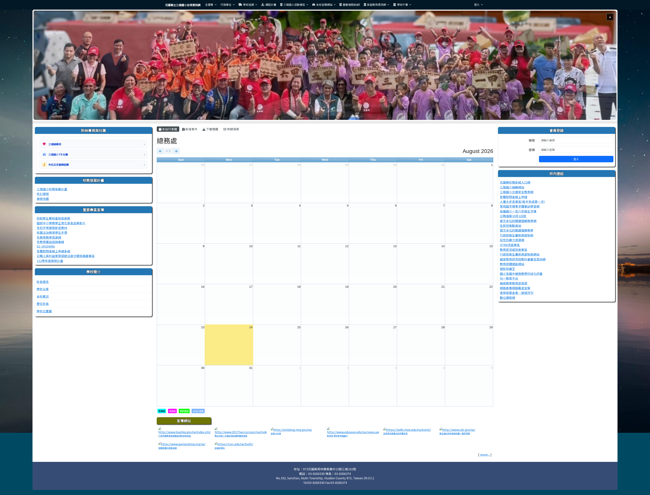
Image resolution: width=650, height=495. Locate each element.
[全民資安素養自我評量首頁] (407, 429)
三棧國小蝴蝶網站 (512, 187)
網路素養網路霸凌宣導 (515, 288)
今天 (168, 151)
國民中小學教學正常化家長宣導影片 (61, 223)
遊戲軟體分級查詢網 (167, 447)
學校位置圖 (44, 311)
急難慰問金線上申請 (513, 197)
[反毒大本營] (291, 429)
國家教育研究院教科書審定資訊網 (523, 259)
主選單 (209, 5)
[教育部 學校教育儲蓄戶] (353, 430)
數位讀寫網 (507, 298)
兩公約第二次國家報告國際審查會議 (231, 435)
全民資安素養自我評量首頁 (395, 433)
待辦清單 (232, 129)
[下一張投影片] (608, 66)
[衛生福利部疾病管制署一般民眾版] (457, 429)
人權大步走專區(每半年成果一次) (522, 201)
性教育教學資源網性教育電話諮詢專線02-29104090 (50, 242)
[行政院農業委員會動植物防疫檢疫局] (184, 430)
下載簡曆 (211, 129)
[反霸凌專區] (234, 444)
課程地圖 (43, 199)
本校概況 (43, 296)
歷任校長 (43, 304)
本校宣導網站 (324, 5)
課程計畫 (270, 5)
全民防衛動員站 (510, 225)
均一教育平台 (509, 278)
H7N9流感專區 (510, 245)
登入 (477, 5)
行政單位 (226, 5)
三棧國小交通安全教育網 (516, 192)
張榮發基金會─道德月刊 (516, 293)
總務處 (172, 410)
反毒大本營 (276, 433)
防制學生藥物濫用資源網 (53, 218)
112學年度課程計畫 (50, 261)
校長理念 (43, 282)
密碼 (532, 150)
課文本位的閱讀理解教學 (516, 230)
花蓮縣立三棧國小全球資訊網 (182, 5)
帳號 (532, 140)
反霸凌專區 (220, 447)
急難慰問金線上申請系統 (53, 251)
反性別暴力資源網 (512, 240)
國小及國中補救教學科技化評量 (521, 274)
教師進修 (184, 410)
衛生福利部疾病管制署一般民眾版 (454, 433)
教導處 (161, 410)
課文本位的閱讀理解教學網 (518, 221)
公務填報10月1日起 (513, 216)
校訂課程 (43, 194)
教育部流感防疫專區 (513, 250)
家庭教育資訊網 (376, 5)
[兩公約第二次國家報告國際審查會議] (241, 430)
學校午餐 (402, 5)
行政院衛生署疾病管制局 (516, 235)
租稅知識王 (507, 269)
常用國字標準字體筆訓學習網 (519, 206)
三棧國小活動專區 (294, 5)
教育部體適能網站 (512, 264)
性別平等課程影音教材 (52, 228)
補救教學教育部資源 (513, 283)
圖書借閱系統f (351, 5)
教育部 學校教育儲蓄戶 (337, 435)
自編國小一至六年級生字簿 (518, 211)
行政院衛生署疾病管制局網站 (519, 254)
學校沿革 (43, 289)
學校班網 (248, 5)
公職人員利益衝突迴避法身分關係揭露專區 (66, 256)
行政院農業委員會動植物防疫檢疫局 (174, 435)
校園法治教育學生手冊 (52, 232)
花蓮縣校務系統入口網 (515, 182)
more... (485, 454)
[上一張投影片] (42, 66)
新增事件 (191, 129)
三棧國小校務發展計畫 (52, 189)
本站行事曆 (169, 129)
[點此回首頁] (325, 65)
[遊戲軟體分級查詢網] (181, 444)
